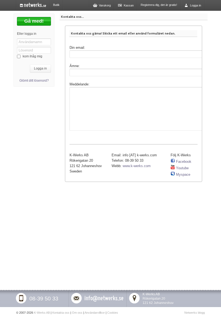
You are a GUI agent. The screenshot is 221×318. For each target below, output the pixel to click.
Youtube (182, 168)
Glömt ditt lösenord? (34, 80)
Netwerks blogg (194, 312)
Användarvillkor (95, 312)
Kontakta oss (61, 312)
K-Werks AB (42, 312)
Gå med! (34, 21)
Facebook (183, 162)
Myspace (182, 174)
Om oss (77, 312)
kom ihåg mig (32, 56)
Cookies (112, 312)
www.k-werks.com (137, 166)
